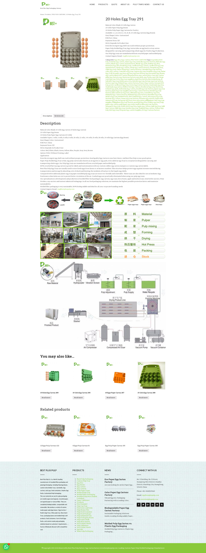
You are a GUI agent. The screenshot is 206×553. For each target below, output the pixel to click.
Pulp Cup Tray (82, 506)
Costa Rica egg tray (126, 71)
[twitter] (143, 504)
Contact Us (158, 4)
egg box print (151, 73)
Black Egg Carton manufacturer (123, 64)
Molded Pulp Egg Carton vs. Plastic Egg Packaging (118, 524)
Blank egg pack (142, 64)
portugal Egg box (140, 102)
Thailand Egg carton (146, 108)
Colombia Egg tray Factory (151, 69)
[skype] (162, 504)
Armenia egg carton (116, 62)
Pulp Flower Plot (83, 510)
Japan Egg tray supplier (120, 91)
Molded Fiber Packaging (86, 494)
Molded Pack (123, 97)
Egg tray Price (114, 79)
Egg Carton (125, 60)
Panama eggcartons (146, 98)
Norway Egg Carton (112, 98)
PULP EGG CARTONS (58, 14)
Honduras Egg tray (148, 87)
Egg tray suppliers (127, 79)
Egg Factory (113, 77)
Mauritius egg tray (154, 95)
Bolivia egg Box (154, 64)
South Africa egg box (128, 106)
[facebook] (139, 504)
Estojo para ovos (125, 81)
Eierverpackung (154, 79)
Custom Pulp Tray (83, 481)
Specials (80, 529)
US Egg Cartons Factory (151, 110)
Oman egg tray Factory (129, 98)
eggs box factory (141, 79)
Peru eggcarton (139, 100)
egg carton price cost (147, 75)
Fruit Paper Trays (83, 491)
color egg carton (111, 71)
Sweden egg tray (131, 108)
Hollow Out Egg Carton (131, 87)
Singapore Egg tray (112, 106)
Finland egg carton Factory (128, 83)
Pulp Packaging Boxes (85, 518)
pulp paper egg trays (127, 104)
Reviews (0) (59, 116)
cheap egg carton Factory (139, 68)
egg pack (139, 77)
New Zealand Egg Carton (138, 97)
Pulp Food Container (84, 512)
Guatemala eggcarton (113, 87)
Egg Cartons (81, 489)
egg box (129, 73)
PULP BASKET (82, 504)
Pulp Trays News (141, 4)
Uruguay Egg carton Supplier (130, 110)
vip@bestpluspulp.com (131, 56)
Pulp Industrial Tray (84, 516)
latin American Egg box (120, 93)
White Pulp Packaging (85, 531)
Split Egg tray (120, 108)
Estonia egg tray (138, 81)
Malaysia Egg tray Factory (137, 95)
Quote (114, 4)
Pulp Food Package (84, 514)
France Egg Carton (146, 83)
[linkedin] (152, 504)
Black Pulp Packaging (85, 479)
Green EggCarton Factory (138, 85)
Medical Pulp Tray (83, 493)
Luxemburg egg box (151, 93)
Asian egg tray (130, 62)
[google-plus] (148, 504)
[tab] (47, 116)
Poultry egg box (154, 102)
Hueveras (159, 87)
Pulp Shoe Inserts (83, 521)
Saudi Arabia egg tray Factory (146, 104)
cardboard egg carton (140, 66)
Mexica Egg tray (111, 97)
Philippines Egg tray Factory (122, 102)
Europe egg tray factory (154, 81)
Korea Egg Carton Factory (139, 91)
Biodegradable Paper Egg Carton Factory (117, 509)
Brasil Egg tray (125, 66)
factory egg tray (111, 83)
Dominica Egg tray (153, 71)
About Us (125, 4)
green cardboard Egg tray (119, 85)
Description (47, 116)
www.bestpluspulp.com (149, 499)
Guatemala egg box (156, 85)
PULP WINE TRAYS (84, 527)
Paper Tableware (83, 500)
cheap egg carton (122, 68)
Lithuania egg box (136, 93)
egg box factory (139, 73)
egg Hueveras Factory (127, 77)
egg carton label (111, 75)
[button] (6, 547)
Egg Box (117, 60)
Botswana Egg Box (112, 66)
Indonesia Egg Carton (127, 89)
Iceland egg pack (111, 89)
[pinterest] (157, 504)
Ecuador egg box (119, 73)
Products (48, 14)
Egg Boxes (160, 73)
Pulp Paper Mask (83, 520)
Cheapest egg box (156, 68)
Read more (46, 398)
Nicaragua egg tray (155, 97)
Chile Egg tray (110, 69)
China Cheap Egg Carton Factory (129, 69)
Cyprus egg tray (140, 71)
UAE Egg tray (114, 110)
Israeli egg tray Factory (144, 89)
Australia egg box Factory (145, 62)
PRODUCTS (103, 4)
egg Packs (148, 77)
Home (92, 4)
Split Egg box (156, 106)
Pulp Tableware (82, 525)
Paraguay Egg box (125, 100)
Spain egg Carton (143, 106)
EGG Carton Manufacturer (128, 75)
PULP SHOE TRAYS (84, 523)
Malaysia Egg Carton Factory (116, 95)
